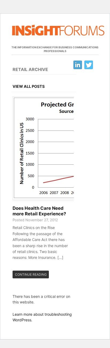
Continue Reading (31, 274)
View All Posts (29, 86)
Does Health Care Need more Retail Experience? (39, 211)
